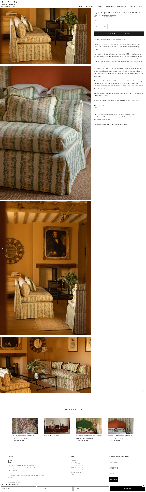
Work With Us (75, 463)
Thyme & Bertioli (122, 39)
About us (132, 6)
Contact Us (74, 461)
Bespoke (99, 6)
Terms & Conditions (77, 467)
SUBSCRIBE (113, 479)
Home (81, 6)
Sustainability (109, 6)
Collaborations (121, 6)
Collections (89, 6)
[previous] (6, 429)
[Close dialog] (143, 485)
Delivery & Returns (77, 465)
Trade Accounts (76, 472)
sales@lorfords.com (14, 482)
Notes (140, 6)
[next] (140, 429)
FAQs (72, 474)
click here (135, 100)
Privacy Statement (77, 470)
